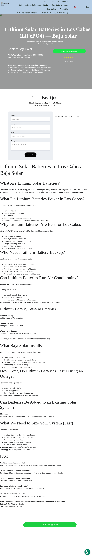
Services (55, 1)
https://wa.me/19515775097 (32, 55)
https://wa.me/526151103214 (28, 447)
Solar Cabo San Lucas (60, 5)
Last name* (14, 124)
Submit (30, 155)
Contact (65, 1)
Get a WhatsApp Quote (69, 51)
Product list (64, 9)
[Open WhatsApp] (87, 552)
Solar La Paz (51, 9)
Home (38, 1)
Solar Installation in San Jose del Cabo (33, 5)
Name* (13, 115)
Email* (12, 132)
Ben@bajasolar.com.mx (22, 57)
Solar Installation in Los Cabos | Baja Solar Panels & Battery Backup (42, 13)
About (46, 1)
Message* (14, 141)
